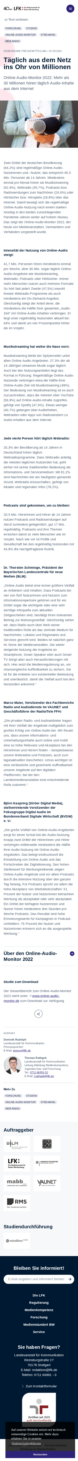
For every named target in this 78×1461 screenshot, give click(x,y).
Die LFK (39, 1295)
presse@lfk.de (22, 1050)
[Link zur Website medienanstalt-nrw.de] (47, 1164)
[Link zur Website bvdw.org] (47, 1144)
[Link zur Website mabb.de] (17, 1183)
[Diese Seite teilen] (38, 1014)
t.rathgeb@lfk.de (44, 1076)
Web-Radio (13, 41)
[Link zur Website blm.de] (17, 1144)
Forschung (14, 28)
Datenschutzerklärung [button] (26, 1443)
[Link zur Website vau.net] (47, 1183)
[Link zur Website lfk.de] (17, 1164)
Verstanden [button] (40, 1454)
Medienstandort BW (39, 1324)
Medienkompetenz (39, 1310)
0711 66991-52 (39, 1072)
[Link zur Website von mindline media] (17, 1241)
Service (39, 1332)
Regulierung (39, 1303)
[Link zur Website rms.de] (17, 1203)
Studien (32, 28)
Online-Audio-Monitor (21, 35)
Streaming (48, 35)
